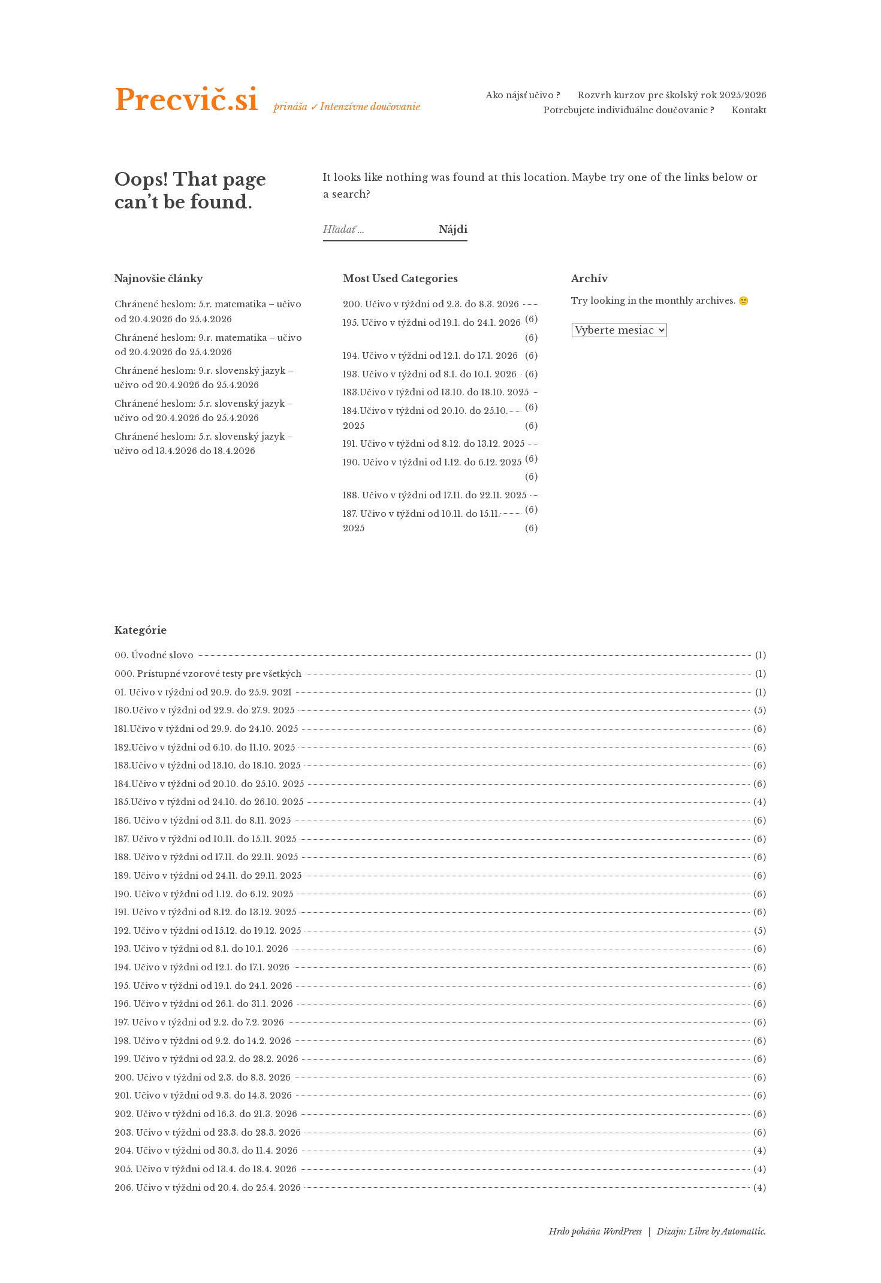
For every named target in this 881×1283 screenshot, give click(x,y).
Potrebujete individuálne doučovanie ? (629, 110)
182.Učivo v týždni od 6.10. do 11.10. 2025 (204, 747)
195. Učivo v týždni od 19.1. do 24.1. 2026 (203, 986)
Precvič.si (186, 100)
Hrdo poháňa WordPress (595, 1231)
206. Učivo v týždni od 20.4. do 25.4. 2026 (207, 1187)
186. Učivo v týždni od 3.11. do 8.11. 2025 (202, 820)
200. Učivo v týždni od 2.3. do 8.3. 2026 (431, 304)
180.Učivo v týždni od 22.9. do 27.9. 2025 (204, 710)
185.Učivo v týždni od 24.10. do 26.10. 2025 (208, 802)
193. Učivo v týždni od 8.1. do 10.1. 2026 (430, 374)
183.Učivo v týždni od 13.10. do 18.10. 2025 (436, 392)
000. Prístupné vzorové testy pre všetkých (207, 673)
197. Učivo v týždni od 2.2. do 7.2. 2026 (199, 1022)
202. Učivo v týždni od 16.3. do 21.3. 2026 (205, 1114)
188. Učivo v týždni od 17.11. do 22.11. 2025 (434, 495)
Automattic (743, 1231)
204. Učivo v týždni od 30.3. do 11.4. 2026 (206, 1150)
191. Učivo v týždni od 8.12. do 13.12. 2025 (433, 443)
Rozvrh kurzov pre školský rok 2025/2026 (672, 95)
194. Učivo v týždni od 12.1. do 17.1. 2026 (430, 355)
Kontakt (749, 110)
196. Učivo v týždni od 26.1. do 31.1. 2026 (203, 1003)
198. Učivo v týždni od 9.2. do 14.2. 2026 (202, 1041)
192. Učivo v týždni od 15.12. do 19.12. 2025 (207, 930)
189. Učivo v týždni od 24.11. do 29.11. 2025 (207, 875)
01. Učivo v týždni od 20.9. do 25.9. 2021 (203, 692)
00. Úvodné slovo (154, 655)
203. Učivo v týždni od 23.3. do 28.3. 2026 (207, 1132)
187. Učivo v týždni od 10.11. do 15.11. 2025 (205, 839)
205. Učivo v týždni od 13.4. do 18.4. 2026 (205, 1169)
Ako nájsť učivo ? (523, 95)
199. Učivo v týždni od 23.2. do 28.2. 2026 (206, 1059)
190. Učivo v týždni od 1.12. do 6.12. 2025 (203, 894)
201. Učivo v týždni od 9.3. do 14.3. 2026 (203, 1095)
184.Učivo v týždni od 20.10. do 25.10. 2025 (209, 784)
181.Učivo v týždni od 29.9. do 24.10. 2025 (206, 729)
